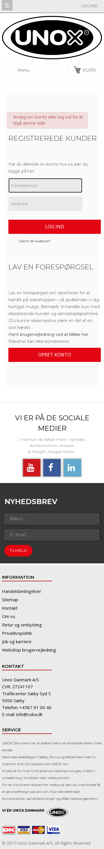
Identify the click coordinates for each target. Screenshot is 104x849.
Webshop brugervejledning (29, 650)
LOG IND (89, 5)
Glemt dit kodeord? (34, 241)
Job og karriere (16, 641)
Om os (8, 616)
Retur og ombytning (22, 625)
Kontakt (10, 608)
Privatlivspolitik (17, 633)
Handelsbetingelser (21, 591)
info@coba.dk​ (29, 714)
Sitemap (10, 599)
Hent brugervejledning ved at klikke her (48, 334)
